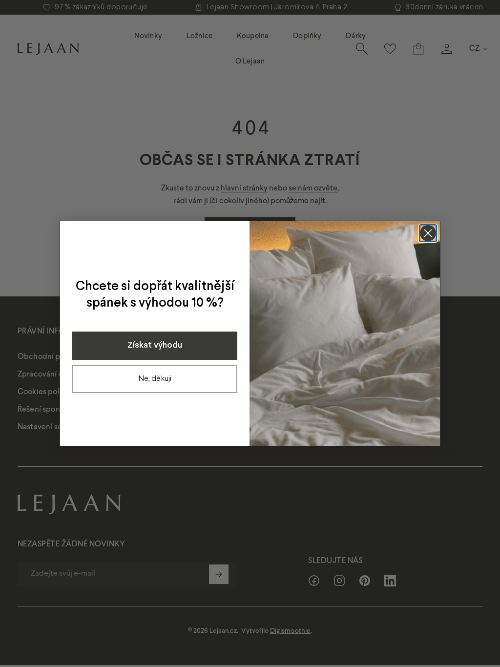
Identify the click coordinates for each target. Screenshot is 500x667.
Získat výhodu (154, 345)
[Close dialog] (428, 233)
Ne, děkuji (155, 378)
